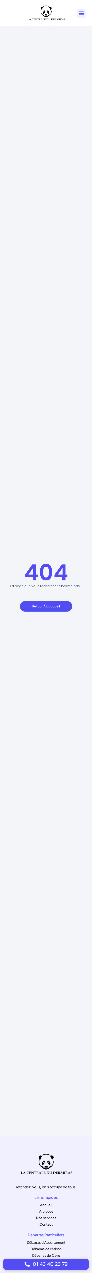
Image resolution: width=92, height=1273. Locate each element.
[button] (81, 13)
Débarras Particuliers (46, 1235)
